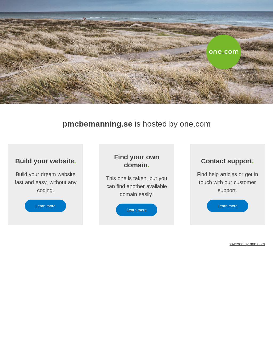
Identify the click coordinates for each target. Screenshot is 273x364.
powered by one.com (246, 243)
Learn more (45, 206)
